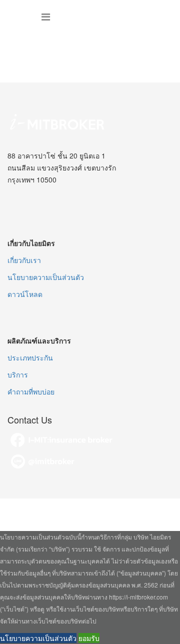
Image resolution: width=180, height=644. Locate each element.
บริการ (18, 375)
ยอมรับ (89, 638)
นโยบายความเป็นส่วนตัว (46, 277)
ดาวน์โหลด (25, 294)
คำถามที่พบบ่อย (31, 391)
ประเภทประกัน (30, 357)
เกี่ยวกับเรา (24, 260)
